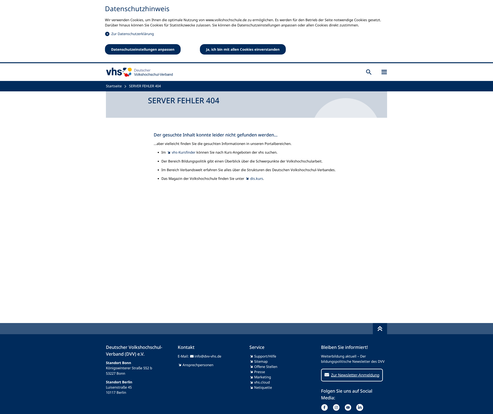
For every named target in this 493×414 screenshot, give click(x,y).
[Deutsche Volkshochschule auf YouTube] (349, 407)
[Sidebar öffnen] (384, 72)
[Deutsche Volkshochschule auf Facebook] (325, 407)
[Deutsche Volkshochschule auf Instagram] (337, 407)
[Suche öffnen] (369, 72)
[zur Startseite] (138, 72)
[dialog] (246, 31)
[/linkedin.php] (360, 407)
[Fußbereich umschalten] (380, 328)
